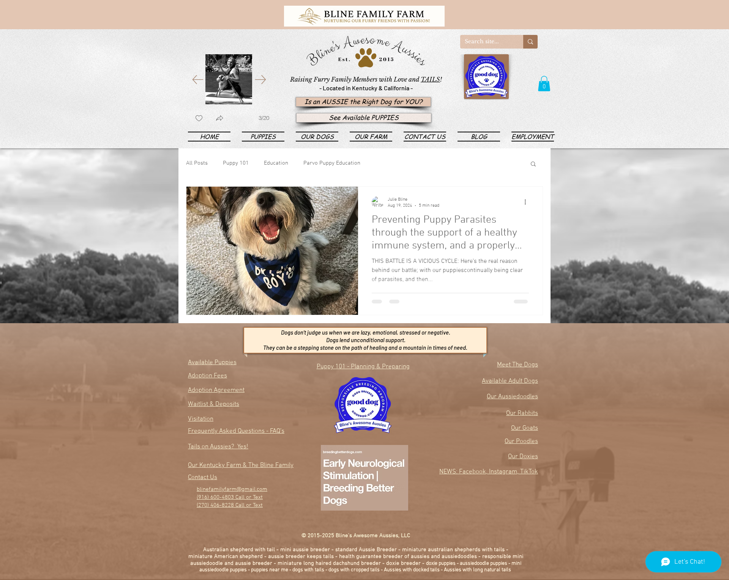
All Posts (197, 163)
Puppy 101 (236, 163)
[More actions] (527, 202)
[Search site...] (530, 42)
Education (276, 163)
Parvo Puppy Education (331, 163)
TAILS (430, 79)
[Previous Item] (197, 79)
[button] (544, 83)
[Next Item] (260, 79)
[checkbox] (199, 118)
